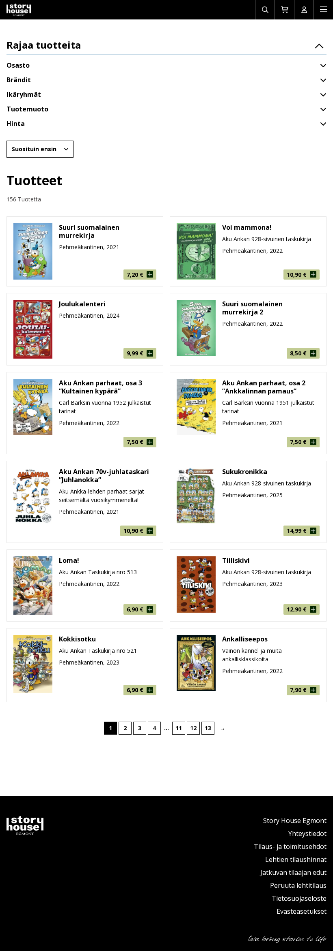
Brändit (18, 80)
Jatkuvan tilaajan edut (293, 872)
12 (193, 728)
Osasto (18, 65)
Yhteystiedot (307, 833)
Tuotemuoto (27, 109)
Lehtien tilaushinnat (296, 859)
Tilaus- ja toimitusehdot (290, 846)
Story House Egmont (295, 820)
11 (178, 728)
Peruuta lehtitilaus (298, 885)
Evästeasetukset (302, 911)
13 (208, 728)
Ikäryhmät (23, 94)
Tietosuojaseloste (299, 898)
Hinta (15, 124)
